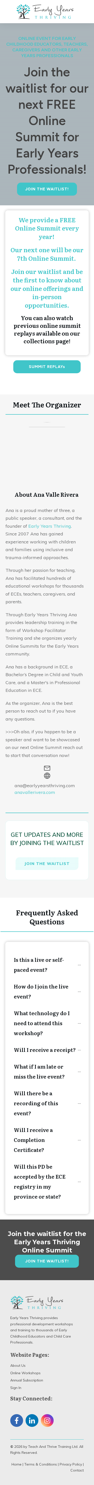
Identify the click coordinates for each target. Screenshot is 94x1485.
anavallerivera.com (35, 792)
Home (17, 1464)
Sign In (15, 1387)
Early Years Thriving (49, 526)
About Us (18, 1365)
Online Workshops (25, 1373)
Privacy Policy (71, 1464)
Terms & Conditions (40, 1464)
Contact (77, 1470)
